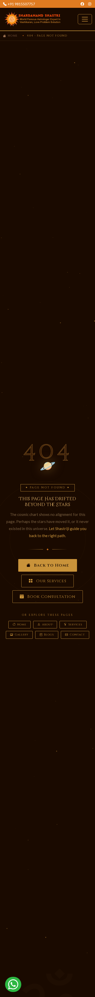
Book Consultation (50, 596)
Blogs (49, 634)
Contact (77, 634)
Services (75, 624)
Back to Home (51, 565)
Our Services (50, 581)
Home (13, 36)
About (47, 624)
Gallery (21, 634)
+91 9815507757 (21, 4)
